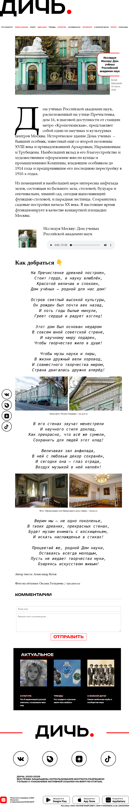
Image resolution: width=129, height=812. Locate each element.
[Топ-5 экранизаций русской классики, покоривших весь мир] (33, 676)
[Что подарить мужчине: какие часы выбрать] (67, 676)
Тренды (52, 27)
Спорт (33, 27)
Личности (87, 27)
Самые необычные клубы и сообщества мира (99, 700)
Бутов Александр (116, 81)
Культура (61, 27)
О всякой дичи (101, 27)
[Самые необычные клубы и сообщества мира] (100, 676)
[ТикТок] (7, 426)
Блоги (114, 27)
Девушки (42, 27)
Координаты (74, 27)
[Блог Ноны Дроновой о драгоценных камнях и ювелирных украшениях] (7, 405)
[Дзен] (7, 416)
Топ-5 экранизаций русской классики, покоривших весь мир (33, 702)
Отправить (68, 636)
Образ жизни (21, 27)
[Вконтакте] (7, 394)
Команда (123, 27)
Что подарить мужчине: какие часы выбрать (65, 700)
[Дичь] (35, 15)
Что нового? (7, 27)
